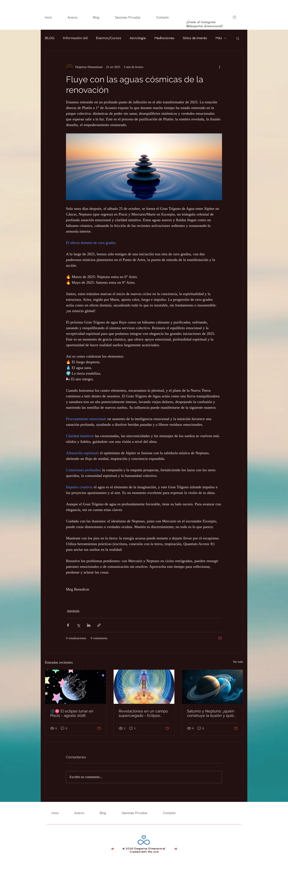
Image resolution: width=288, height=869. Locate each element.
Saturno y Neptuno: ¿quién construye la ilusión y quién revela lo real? (211, 713)
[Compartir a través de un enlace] (99, 625)
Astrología (138, 38)
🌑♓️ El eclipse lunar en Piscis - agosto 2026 (71, 713)
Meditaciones (164, 38)
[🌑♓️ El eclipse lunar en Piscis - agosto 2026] (75, 687)
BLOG (49, 38)
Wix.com (153, 851)
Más (218, 38)
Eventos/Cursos (108, 38)
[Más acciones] (219, 66)
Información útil (75, 38)
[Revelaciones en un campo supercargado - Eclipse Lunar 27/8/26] (144, 687)
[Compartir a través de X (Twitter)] (78, 625)
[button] (238, 38)
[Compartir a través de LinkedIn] (89, 625)
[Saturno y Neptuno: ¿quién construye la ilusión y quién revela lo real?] (212, 687)
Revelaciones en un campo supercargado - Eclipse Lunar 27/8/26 (143, 713)
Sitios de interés (195, 38)
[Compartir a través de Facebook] (68, 625)
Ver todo (238, 661)
